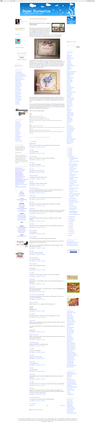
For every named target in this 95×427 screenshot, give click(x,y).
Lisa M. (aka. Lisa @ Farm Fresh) (35, 294)
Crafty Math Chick (32, 188)
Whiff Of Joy (69, 137)
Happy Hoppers (70, 81)
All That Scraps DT (18, 168)
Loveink (68, 325)
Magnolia (68, 96)
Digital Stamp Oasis (70, 72)
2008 (69, 235)
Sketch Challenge (39, 137)
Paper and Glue (70, 337)
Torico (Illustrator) (18, 77)
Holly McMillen (18, 86)
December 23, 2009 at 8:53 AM (37, 199)
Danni (30, 355)
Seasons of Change (70, 346)
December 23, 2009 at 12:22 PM (37, 269)
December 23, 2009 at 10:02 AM (37, 227)
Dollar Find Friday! (72, 198)
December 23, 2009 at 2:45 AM (37, 172)
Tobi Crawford (17, 98)
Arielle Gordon (17, 123)
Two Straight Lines (70, 394)
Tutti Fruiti (69, 392)
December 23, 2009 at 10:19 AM (37, 254)
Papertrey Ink (69, 404)
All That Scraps (70, 52)
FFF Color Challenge (73, 206)
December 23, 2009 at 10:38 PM (37, 379)
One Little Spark (70, 333)
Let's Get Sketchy (21, 195)
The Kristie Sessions (71, 359)
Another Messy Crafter (71, 312)
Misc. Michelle (69, 328)
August (70, 221)
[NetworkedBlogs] (73, 250)
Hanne (30, 162)
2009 (69, 155)
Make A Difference (70, 327)
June (70, 224)
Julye (30, 169)
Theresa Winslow (18, 96)
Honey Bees (69, 86)
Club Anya (69, 67)
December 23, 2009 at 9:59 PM (37, 371)
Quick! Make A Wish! (73, 200)
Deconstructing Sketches (71, 71)
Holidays (68, 84)
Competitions (69, 68)
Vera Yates (17, 102)
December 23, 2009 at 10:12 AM (37, 248)
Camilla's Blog (69, 315)
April (70, 228)
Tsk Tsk (68, 391)
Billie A (30, 388)
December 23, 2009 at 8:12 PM (37, 365)
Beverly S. (31, 216)
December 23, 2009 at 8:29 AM (37, 192)
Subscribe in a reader (19, 47)
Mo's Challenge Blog (21, 217)
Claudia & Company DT (19, 183)
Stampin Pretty (70, 350)
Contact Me (17, 34)
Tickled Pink (69, 133)
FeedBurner (24, 59)
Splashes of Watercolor (71, 347)
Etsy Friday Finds (70, 77)
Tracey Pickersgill (18, 141)
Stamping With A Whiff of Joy (72, 355)
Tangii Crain (17, 95)
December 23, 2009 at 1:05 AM (37, 153)
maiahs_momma (32, 302)
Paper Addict (69, 336)
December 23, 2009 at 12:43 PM (37, 276)
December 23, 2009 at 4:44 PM (37, 331)
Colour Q (21, 200)
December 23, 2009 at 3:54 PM (37, 317)
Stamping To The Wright (71, 353)
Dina (30, 251)
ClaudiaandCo (69, 64)
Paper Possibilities (70, 339)
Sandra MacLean (18, 93)
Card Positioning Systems (72, 373)
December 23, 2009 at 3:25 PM (37, 311)
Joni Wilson (17, 130)
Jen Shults (17, 129)
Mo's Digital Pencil (70, 97)
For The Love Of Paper (71, 321)
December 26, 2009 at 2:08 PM (37, 400)
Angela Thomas (18, 80)
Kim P (30, 272)
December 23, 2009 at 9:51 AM (37, 213)
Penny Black (69, 103)
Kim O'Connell (17, 90)
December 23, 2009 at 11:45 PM (37, 394)
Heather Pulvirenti (18, 84)
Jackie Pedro (31, 156)
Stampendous (69, 118)
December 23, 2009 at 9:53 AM (37, 221)
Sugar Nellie (69, 125)
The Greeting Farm (70, 130)
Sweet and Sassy (70, 127)
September (71, 219)
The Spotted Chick (70, 361)
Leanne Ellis (69, 93)
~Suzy (30, 348)
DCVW (68, 70)
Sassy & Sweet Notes (71, 343)
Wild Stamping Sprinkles (71, 365)
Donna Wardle (17, 127)
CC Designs (69, 61)
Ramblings (69, 106)
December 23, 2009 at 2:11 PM (37, 291)
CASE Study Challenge (21, 215)
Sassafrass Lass (70, 112)
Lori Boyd (17, 135)
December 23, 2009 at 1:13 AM (37, 159)
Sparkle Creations (70, 115)
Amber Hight (17, 122)
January (71, 233)
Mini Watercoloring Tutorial (74, 201)
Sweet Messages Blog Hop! (74, 214)
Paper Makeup (69, 100)
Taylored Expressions (71, 128)
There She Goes (46, 137)
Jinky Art (68, 378)
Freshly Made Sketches (21, 210)
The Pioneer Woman (71, 389)
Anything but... (69, 55)
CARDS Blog (69, 375)
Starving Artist (69, 121)
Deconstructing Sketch (21, 219)
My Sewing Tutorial (70, 241)
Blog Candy (69, 56)
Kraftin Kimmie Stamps (71, 92)
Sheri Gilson (17, 138)
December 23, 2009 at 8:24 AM (37, 185)
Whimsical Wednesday (71, 138)
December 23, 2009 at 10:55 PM (37, 385)
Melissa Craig (32, 263)
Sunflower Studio (70, 358)
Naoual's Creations (70, 331)
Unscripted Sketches (22, 229)
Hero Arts (68, 83)
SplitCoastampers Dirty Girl (20, 169)
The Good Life (69, 388)
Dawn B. (31, 286)
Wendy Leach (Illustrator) (20, 79)
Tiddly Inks (69, 134)
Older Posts (62, 405)
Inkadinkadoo (69, 89)
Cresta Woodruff (18, 124)
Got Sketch (22, 209)
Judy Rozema (17, 132)
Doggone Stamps (70, 74)
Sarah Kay (69, 111)
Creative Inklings (70, 318)
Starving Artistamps (70, 407)
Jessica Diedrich (32, 257)
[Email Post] (29, 135)
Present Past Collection (71, 381)
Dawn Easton (17, 126)
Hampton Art (69, 78)
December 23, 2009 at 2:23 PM (37, 299)
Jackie (30, 223)
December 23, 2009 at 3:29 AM (37, 178)
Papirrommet (69, 340)
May (70, 226)
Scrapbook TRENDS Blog (72, 384)
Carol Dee (31, 314)
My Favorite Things (70, 99)
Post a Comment (32, 403)
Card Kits (68, 59)
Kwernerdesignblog (70, 324)
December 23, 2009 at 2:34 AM (37, 166)
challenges (69, 62)
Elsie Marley (69, 376)
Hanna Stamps (69, 80)
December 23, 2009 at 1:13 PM (37, 283)
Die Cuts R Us (69, 401)
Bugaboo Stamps (70, 58)
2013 (69, 148)
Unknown (31, 374)
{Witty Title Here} (70, 366)
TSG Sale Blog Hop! (73, 180)
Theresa (30, 320)
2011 (69, 152)
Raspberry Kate (70, 341)
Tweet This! (71, 205)
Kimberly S (31, 195)
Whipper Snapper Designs (72, 412)
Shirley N (31, 361)
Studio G (68, 122)
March (70, 229)
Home (47, 405)
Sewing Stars (69, 385)
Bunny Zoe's (69, 314)
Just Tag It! (71, 203)
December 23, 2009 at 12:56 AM (37, 147)
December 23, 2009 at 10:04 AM (37, 233)
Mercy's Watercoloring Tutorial (72, 245)
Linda (30, 202)
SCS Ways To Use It (22, 218)
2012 (69, 150)
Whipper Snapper (70, 141)
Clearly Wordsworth (70, 65)
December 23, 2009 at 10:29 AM (37, 260)
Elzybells (68, 75)
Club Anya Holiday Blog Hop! (74, 193)
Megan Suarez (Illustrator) (20, 74)
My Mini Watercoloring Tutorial (72, 242)
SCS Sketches (21, 204)
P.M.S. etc (69, 334)
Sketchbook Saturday (22, 231)
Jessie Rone (17, 87)
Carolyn (30, 279)
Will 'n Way (69, 143)
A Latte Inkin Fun (70, 311)
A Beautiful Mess (70, 372)
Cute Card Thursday (21, 214)
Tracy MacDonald (18, 99)
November (71, 216)
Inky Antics (69, 90)
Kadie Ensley (17, 133)
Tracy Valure (17, 101)
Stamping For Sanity (71, 352)
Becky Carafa (32, 230)
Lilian (30, 367)
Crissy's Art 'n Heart (70, 320)
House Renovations (70, 87)
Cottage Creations (70, 317)
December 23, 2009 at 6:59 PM (37, 358)
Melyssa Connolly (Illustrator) (20, 76)
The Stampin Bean (70, 362)
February (71, 231)
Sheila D (31, 208)
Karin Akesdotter (18, 89)
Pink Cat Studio (70, 105)
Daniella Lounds (18, 83)
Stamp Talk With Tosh (71, 349)
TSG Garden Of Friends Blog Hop (38, 19)
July (70, 223)
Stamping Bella (70, 119)
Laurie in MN (31, 236)
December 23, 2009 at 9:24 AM (37, 205)
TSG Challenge (21, 194)
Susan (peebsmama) (33, 397)
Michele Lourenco (32, 334)
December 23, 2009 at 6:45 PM (37, 352)
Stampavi (68, 116)
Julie (30, 181)
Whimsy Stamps (70, 140)
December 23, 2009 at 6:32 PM (37, 339)
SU (67, 124)
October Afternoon (70, 379)
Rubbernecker (69, 109)
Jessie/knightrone (32, 342)
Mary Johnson (17, 92)
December (71, 156)
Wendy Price (17, 103)
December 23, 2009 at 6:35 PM (37, 345)
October (71, 218)
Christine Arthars (32, 175)
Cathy (30, 381)
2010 (69, 153)
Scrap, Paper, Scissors (71, 344)
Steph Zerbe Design (70, 356)
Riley (68, 108)
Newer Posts (31, 405)
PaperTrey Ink (69, 102)
